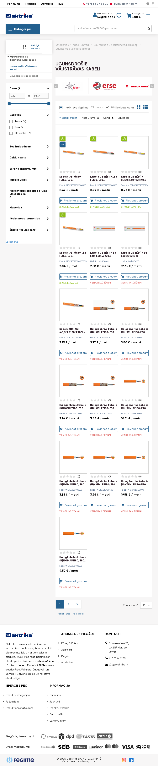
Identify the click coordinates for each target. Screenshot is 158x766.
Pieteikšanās (104, 13)
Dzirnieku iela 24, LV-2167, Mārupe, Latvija (119, 647)
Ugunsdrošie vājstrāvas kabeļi (23, 68)
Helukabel (78, 614)
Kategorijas (23, 29)
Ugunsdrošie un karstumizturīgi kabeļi (23, 58)
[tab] (29, 96)
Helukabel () (23, 133)
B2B (60, 3)
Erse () (19, 127)
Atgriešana (67, 662)
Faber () (20, 121)
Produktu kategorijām (18, 695)
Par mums (13, 3)
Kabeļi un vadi (81, 44)
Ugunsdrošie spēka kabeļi (24, 75)
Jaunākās (123, 117)
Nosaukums (89, 117)
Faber (60, 614)
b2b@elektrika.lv (125, 4)
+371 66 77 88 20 (97, 4)
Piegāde (30, 3)
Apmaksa (47, 3)
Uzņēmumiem (58, 720)
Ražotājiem (12, 701)
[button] (29, 88)
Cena (107, 117)
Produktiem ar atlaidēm (19, 708)
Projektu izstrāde (59, 708)
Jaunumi (55, 701)
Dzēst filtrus (12, 241)
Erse (68, 614)
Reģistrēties (106, 17)
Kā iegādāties (69, 643)
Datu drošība (57, 714)
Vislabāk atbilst (68, 117)
